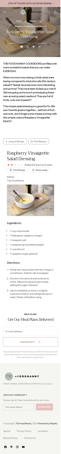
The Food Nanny (23, 426)
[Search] (46, 12)
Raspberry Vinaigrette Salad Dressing (28, 156)
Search (6, 437)
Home (17, 21)
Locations (43, 437)
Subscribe (44, 410)
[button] (4, 12)
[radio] (8, 164)
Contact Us (30, 444)
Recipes (31, 21)
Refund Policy (10, 444)
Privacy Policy (24, 437)
